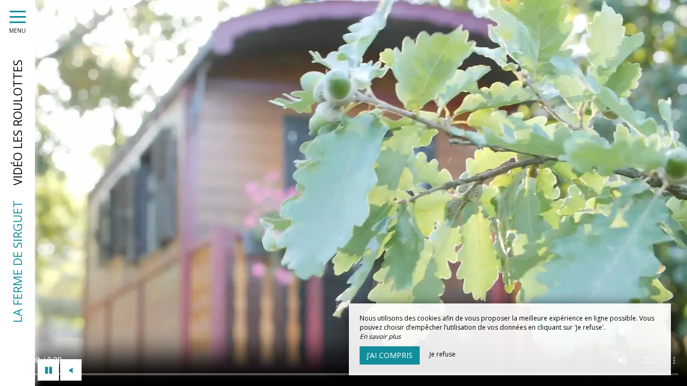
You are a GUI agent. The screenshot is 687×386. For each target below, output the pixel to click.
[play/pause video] (48, 370)
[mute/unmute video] (71, 370)
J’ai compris (390, 355)
